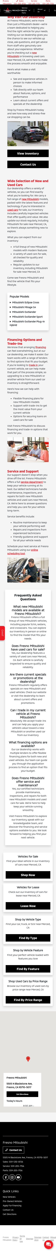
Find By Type (28, 938)
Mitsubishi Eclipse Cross (25, 302)
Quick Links (11, 1191)
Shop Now (28, 875)
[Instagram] (12, 1177)
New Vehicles (9, 1197)
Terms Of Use (22, 1238)
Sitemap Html (37, 1238)
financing (40, 347)
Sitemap (29, 1239)
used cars (12, 209)
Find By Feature (28, 969)
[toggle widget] (48, 1244)
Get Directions (9, 1214)
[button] (28, 1059)
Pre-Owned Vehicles (12, 1201)
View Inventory (28, 153)
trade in (33, 365)
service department (32, 481)
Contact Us (28, 164)
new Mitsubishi (30, 199)
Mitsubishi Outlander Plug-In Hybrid (27, 323)
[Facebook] (6, 1177)
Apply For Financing (12, 1205)
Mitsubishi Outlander (24, 311)
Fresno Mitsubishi (7, 1238)
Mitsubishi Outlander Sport (27, 316)
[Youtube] (18, 1177)
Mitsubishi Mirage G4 (24, 307)
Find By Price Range (28, 1000)
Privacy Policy (16, 1238)
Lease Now (28, 906)
